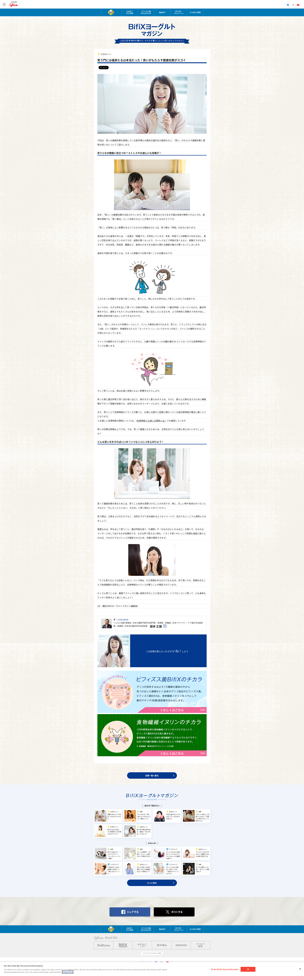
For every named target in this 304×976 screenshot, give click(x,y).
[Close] (300, 968)
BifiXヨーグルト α (111, 12)
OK (248, 969)
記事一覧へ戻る (152, 775)
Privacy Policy (67, 972)
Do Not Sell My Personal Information (225, 969)
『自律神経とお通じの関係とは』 (151, 420)
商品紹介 (162, 12)
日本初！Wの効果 (130, 12)
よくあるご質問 (195, 12)
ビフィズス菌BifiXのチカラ (146, 12)
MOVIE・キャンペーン (179, 12)
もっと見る (152, 882)
